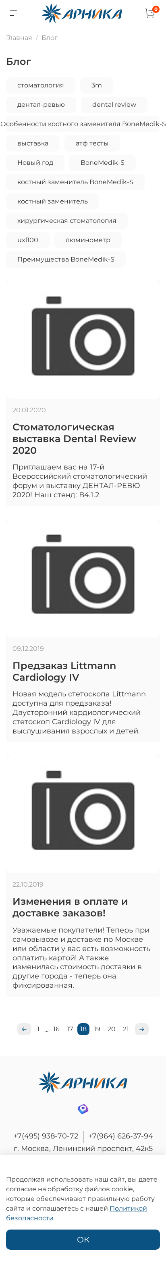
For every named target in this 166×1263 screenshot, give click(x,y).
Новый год (35, 162)
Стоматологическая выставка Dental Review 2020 (74, 438)
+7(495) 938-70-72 (45, 1136)
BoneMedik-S (102, 162)
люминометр (88, 240)
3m (96, 85)
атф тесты (92, 143)
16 (56, 1029)
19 (97, 1029)
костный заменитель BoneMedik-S (75, 182)
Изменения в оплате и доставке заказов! (70, 907)
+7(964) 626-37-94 (120, 1136)
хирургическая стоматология (66, 220)
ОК (83, 1239)
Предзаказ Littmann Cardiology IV (64, 671)
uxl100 (27, 240)
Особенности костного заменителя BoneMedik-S (83, 124)
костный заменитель (52, 201)
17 (70, 1029)
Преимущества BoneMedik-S (65, 259)
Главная (19, 38)
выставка (32, 143)
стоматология (40, 85)
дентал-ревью (41, 104)
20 (112, 1029)
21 (126, 1029)
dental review (114, 104)
